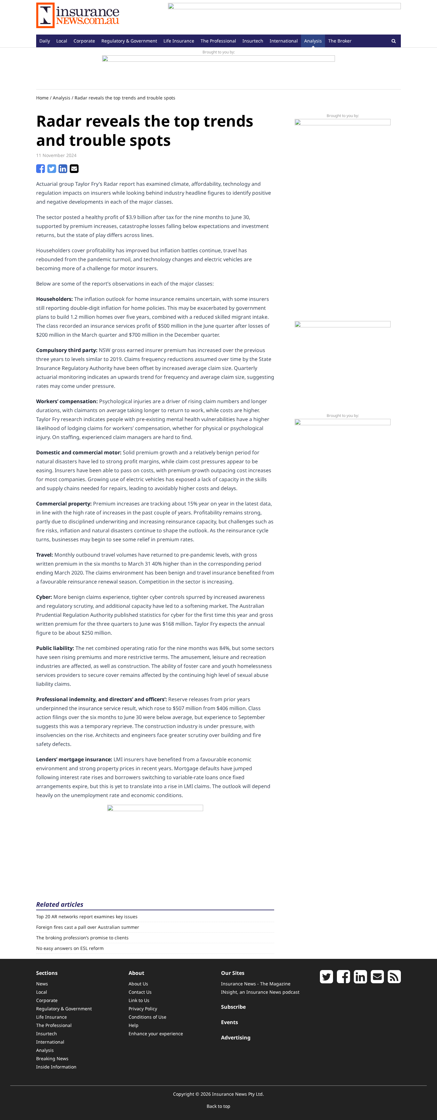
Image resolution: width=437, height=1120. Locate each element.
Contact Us (140, 992)
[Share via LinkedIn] (63, 170)
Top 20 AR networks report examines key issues (87, 916)
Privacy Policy (143, 1009)
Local (61, 41)
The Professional (218, 41)
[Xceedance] (218, 69)
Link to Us (139, 1000)
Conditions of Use (147, 1017)
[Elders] (155, 845)
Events (229, 1022)
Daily (44, 41)
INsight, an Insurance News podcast (260, 992)
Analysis (313, 41)
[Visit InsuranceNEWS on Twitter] (326, 980)
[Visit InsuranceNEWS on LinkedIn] (360, 980)
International (284, 41)
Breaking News (52, 1058)
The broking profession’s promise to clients (82, 938)
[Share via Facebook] (40, 170)
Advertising (235, 1037)
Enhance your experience (156, 1033)
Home (42, 98)
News (42, 984)
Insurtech (252, 41)
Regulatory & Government (129, 41)
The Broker (340, 41)
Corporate (84, 41)
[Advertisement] (284, 17)
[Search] (393, 41)
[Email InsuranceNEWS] (377, 980)
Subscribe (233, 1006)
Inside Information (56, 1067)
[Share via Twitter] (51, 170)
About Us (138, 984)
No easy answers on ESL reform (70, 948)
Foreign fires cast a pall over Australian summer (87, 927)
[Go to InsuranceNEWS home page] (77, 17)
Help (134, 1025)
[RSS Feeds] (394, 980)
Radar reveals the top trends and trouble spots (125, 98)
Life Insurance (178, 41)
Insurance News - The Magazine (255, 984)
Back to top (218, 1106)
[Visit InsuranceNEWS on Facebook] (343, 980)
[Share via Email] (74, 170)
